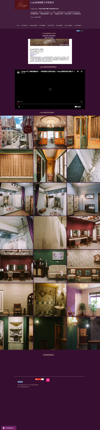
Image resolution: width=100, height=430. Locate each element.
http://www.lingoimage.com (22, 384)
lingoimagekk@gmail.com (24, 386)
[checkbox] (3, 179)
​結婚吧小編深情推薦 (49, 37)
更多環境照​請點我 (48, 355)
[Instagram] (48, 380)
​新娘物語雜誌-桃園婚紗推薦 (49, 35)
